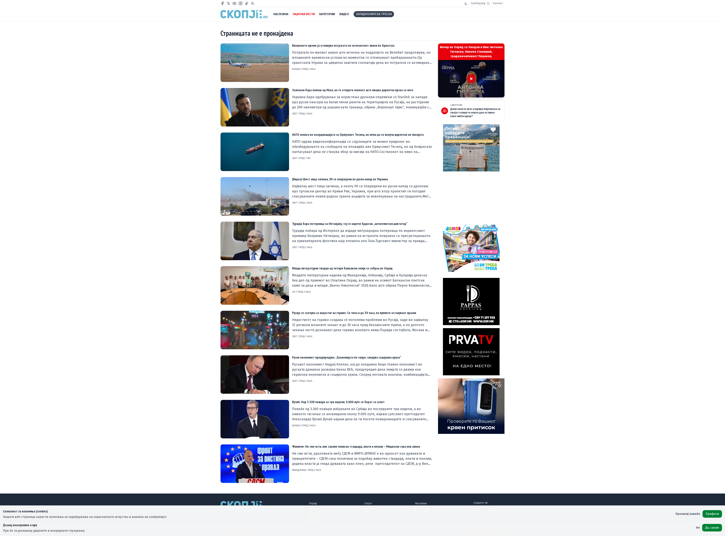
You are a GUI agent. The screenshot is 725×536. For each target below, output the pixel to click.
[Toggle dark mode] (466, 3)
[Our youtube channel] (234, 3)
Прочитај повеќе (688, 514)
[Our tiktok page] (246, 3)
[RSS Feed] (253, 3)
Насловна (421, 503)
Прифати (712, 514)
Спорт (368, 503)
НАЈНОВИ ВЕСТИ (304, 14)
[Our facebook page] (222, 3)
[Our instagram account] (240, 3)
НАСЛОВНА (280, 14)
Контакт (498, 3)
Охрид (313, 503)
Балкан (296, 69)
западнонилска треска (374, 14)
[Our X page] (228, 3)
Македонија (299, 470)
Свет (295, 113)
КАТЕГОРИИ (327, 14)
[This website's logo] (244, 14)
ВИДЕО (344, 14)
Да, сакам (712, 527)
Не (698, 527)
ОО (294, 292)
